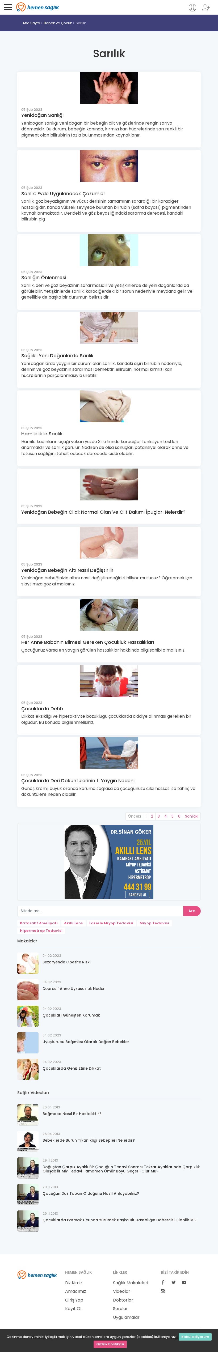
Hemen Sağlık (37, 7)
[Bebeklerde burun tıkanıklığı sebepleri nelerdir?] (28, 1141)
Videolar (121, 1291)
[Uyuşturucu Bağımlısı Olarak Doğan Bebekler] (28, 1043)
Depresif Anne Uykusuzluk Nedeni (74, 988)
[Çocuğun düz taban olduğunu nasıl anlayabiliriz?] (28, 1194)
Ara (191, 910)
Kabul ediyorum (195, 1336)
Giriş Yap (74, 1300)
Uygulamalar (126, 1317)
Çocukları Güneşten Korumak (71, 1015)
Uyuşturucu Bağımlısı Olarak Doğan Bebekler (86, 1041)
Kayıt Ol (73, 1309)
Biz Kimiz (73, 1283)
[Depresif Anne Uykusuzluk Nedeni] (28, 990)
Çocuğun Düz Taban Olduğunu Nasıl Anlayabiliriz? (91, 1193)
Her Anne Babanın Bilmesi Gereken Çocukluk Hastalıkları (87, 642)
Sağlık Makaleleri (130, 1283)
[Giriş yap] (192, 10)
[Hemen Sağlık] (37, 1274)
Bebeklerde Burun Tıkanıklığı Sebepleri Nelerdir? (89, 1140)
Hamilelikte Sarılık (41, 433)
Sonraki (191, 816)
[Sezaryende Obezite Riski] (28, 963)
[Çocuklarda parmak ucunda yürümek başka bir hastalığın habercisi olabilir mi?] (28, 1221)
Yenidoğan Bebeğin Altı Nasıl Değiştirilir (67, 570)
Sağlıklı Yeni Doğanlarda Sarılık (57, 355)
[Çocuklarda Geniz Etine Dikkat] (28, 1069)
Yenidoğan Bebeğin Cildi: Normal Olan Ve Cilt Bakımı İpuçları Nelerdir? (103, 512)
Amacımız (75, 1291)
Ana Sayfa (31, 22)
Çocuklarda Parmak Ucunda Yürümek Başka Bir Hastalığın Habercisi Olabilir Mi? (119, 1220)
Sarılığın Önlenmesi (43, 277)
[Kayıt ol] (206, 10)
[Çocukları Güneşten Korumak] (28, 1016)
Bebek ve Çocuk (58, 22)
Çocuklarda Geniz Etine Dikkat (72, 1068)
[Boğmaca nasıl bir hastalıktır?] (28, 1115)
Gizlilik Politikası (110, 1344)
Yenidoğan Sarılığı (42, 115)
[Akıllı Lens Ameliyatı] (109, 861)
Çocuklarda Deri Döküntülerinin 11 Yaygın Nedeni (78, 780)
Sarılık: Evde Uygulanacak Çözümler (63, 193)
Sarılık (81, 22)
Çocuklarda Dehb (42, 708)
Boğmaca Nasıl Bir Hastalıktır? (72, 1113)
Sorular (120, 1309)
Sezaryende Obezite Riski (66, 962)
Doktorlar (123, 1300)
